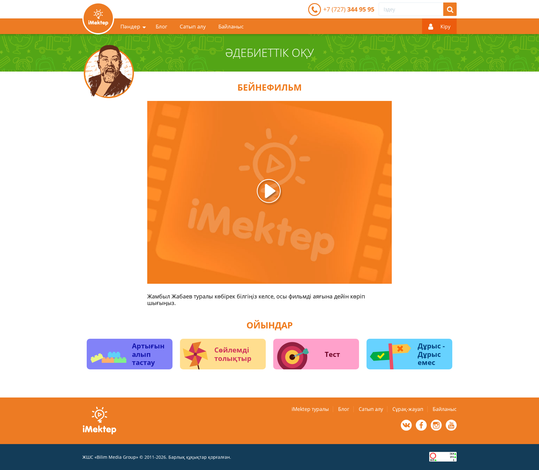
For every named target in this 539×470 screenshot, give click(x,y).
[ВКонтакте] (406, 425)
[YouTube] (451, 425)
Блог (161, 26)
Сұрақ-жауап (407, 409)
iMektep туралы (310, 409)
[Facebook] (421, 425)
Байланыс (231, 26)
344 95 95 (348, 9)
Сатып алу (193, 26)
